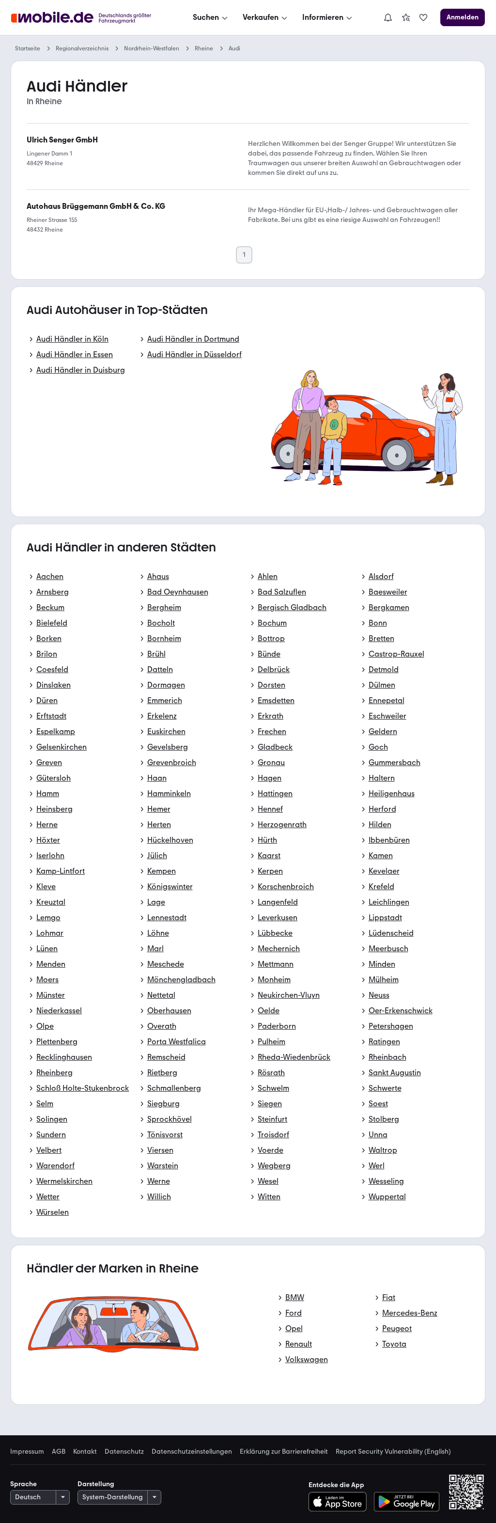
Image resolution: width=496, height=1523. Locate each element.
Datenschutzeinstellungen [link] (192, 1452)
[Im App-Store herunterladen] (340, 1501)
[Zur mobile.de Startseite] (90, 18)
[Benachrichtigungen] (387, 17)
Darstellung (96, 1484)
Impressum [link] (27, 1452)
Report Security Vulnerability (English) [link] (393, 1452)
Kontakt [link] (85, 1452)
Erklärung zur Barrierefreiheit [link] (284, 1452)
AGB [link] (58, 1452)
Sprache (23, 1484)
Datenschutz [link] (124, 1452)
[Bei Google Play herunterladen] (406, 1501)
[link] (406, 17)
